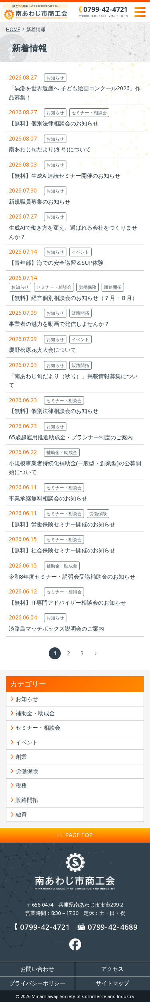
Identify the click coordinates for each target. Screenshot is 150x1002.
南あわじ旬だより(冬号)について (50, 149)
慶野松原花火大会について (42, 349)
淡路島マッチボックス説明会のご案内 (56, 628)
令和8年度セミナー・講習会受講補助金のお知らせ (72, 576)
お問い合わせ (37, 968)
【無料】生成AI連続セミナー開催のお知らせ (64, 175)
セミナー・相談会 (89, 112)
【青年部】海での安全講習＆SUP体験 (56, 262)
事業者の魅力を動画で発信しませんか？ (59, 323)
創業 (21, 756)
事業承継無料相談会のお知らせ (48, 498)
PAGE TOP (79, 835)
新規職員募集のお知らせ (39, 201)
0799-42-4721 (45, 927)
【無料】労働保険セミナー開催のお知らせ (62, 524)
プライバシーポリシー (37, 983)
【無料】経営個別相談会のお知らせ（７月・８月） (73, 298)
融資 (21, 814)
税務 (21, 785)
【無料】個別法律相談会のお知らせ (53, 123)
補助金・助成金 (61, 452)
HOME (13, 29)
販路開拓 (113, 287)
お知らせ (55, 78)
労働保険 (87, 287)
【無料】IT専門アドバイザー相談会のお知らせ (67, 602)
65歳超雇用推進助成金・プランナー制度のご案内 (71, 437)
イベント (80, 252)
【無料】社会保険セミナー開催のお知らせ (62, 550)
